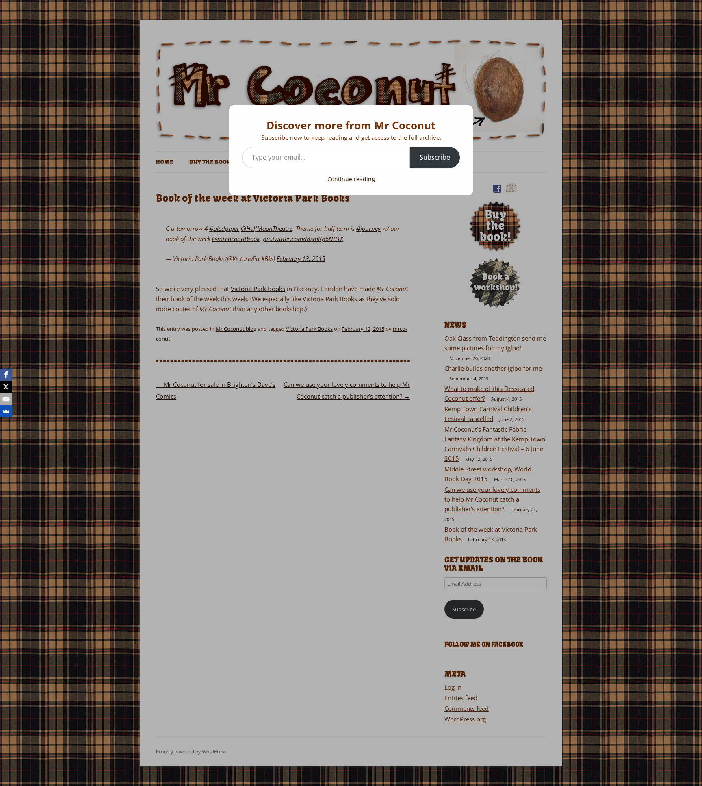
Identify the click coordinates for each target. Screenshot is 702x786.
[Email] (6, 399)
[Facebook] (6, 375)
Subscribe (435, 157)
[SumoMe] (6, 411)
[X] (6, 387)
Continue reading (351, 179)
